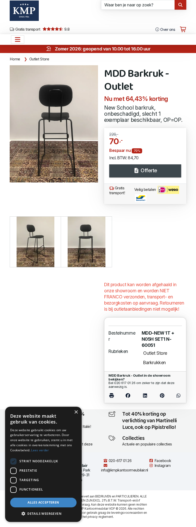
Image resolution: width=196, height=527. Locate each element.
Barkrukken (154, 362)
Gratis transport (27, 29)
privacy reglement (100, 517)
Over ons (167, 29)
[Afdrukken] (113, 396)
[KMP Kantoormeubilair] (24, 12)
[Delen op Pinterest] (162, 396)
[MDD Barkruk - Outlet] (54, 124)
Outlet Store (39, 59)
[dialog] (43, 464)
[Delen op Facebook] (128, 396)
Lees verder (40, 450)
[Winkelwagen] (183, 29)
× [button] (76, 412)
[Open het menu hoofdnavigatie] (17, 39)
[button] (43, 514)
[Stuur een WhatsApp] (176, 396)
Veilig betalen (145, 189)
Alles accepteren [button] (43, 502)
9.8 (67, 29)
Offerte (148, 170)
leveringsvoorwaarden (127, 513)
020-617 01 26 (119, 460)
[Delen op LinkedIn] (145, 396)
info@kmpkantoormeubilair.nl (124, 470)
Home (15, 59)
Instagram (162, 465)
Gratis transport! (117, 190)
